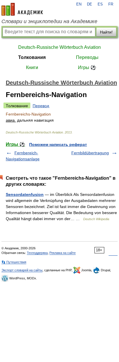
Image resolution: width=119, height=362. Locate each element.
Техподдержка (37, 253)
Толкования (32, 57)
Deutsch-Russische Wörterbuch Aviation (59, 47)
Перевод (41, 105)
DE (89, 4)
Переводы (87, 57)
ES (100, 4)
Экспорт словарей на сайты (21, 270)
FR (110, 4)
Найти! (106, 32)
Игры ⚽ (87, 67)
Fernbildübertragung (90, 153)
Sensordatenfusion (25, 194)
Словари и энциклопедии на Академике (49, 21)
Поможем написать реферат (58, 144)
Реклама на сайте (62, 253)
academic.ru (22, 9)
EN (78, 4)
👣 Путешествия (13, 262)
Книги (32, 67)
